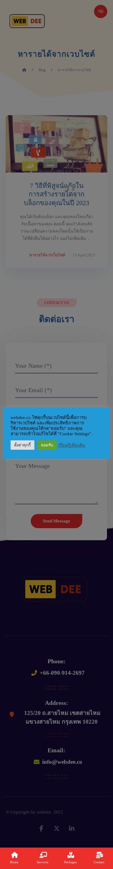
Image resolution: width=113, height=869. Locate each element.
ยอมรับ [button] (47, 445)
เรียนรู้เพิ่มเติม (71, 445)
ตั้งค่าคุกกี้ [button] (22, 445)
